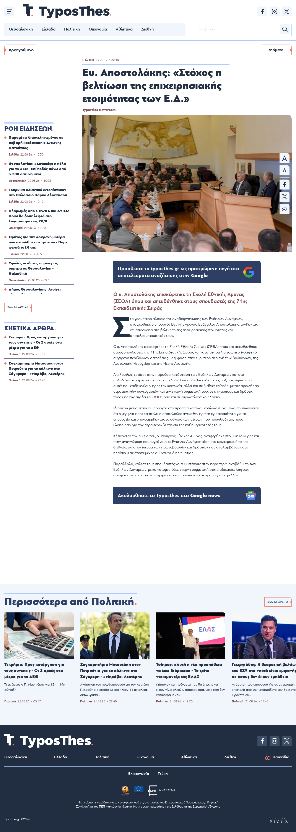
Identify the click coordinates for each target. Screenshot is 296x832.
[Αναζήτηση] (285, 29)
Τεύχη (163, 773)
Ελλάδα (48, 29)
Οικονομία (98, 29)
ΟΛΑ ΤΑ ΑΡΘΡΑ (17, 307)
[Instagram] (275, 11)
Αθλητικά (124, 29)
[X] (287, 11)
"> (178, 272)
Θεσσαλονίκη (21, 29)
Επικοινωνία (138, 773)
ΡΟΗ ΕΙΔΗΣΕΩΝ (28, 128)
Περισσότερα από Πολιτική (69, 601)
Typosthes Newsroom (98, 110)
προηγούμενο (21, 50)
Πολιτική (72, 29)
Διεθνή (147, 29)
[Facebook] (262, 11)
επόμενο (275, 50)
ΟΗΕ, (158, 397)
